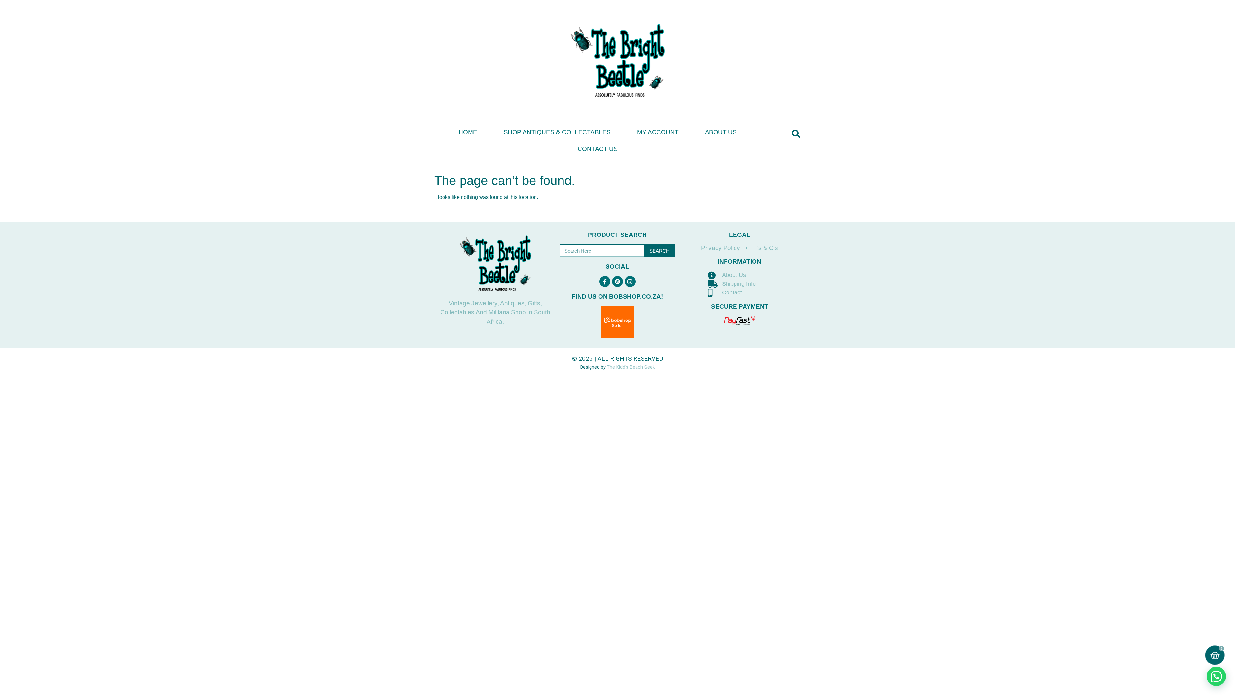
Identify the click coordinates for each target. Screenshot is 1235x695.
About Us (721, 132)
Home (468, 132)
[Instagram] (630, 281)
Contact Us (598, 148)
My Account (658, 132)
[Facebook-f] (604, 281)
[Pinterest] (617, 281)
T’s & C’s (765, 248)
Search (659, 251)
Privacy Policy (720, 248)
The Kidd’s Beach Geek (631, 367)
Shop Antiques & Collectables (557, 132)
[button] (796, 134)
